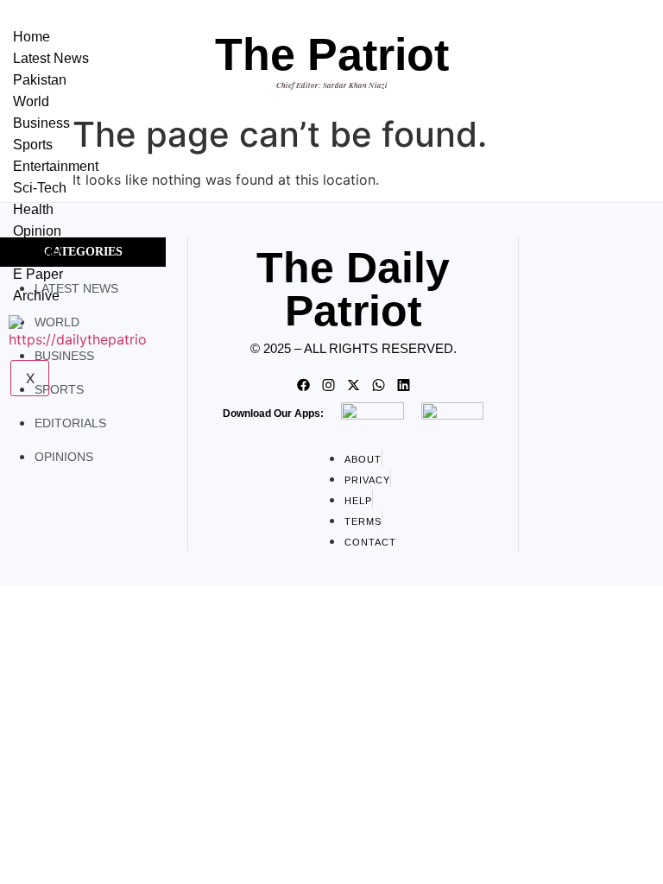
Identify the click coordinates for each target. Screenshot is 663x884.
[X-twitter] (353, 385)
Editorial (38, 252)
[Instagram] (328, 385)
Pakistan (39, 80)
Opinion (37, 231)
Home (31, 36)
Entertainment (55, 166)
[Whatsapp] (378, 385)
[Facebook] (303, 385)
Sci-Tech (39, 187)
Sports (33, 144)
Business (41, 123)
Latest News (51, 58)
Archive (36, 295)
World (31, 101)
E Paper (38, 274)
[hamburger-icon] (146, 33)
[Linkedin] (403, 385)
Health (33, 209)
